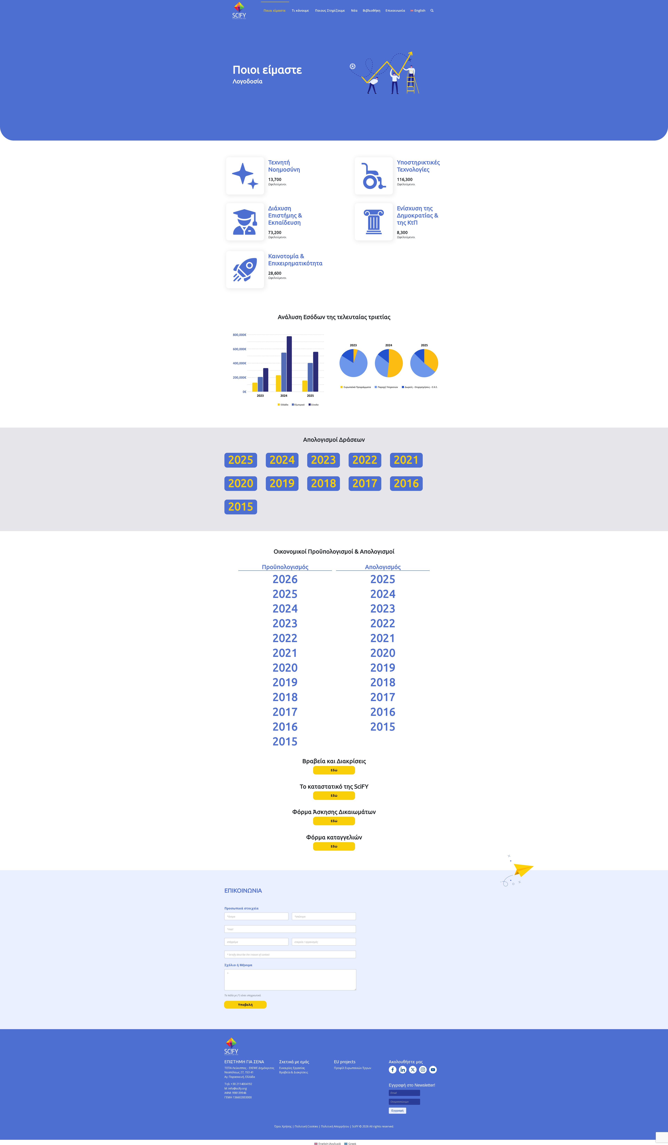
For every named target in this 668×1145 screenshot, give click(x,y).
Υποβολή (245, 1005)
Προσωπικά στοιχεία (241, 908)
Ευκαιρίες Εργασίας (292, 1068)
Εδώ (334, 770)
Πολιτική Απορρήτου (335, 1126)
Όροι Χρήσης (283, 1126)
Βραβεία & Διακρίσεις (293, 1072)
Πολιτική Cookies (307, 1126)
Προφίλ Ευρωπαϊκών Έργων (352, 1068)
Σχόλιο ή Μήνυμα (238, 965)
